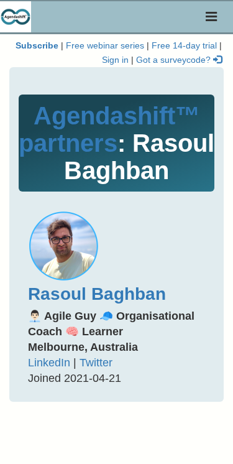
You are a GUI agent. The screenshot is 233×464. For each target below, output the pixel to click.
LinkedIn (49, 362)
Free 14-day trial (184, 45)
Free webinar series (105, 45)
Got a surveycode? (174, 60)
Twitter (96, 362)
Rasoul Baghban (97, 294)
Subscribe (37, 45)
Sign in (115, 60)
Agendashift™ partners (109, 129)
